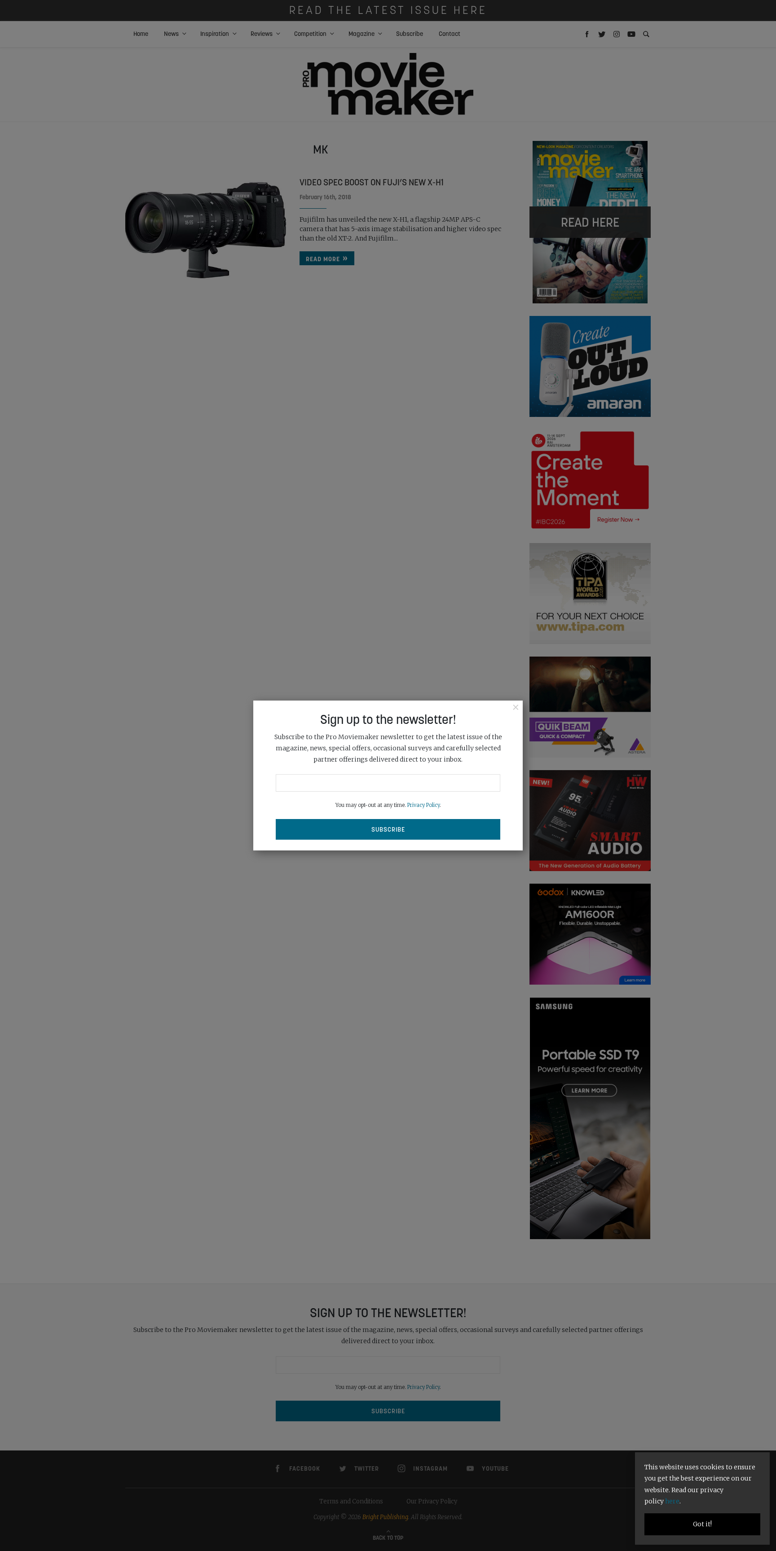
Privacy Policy (423, 805)
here (672, 1501)
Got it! (702, 1524)
